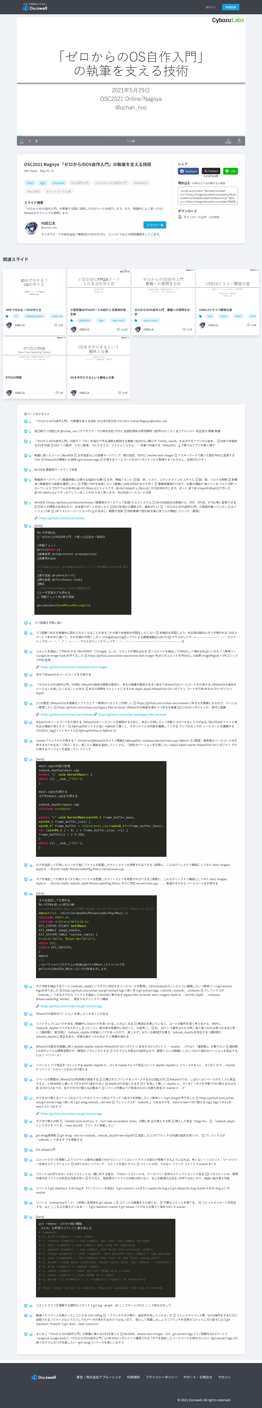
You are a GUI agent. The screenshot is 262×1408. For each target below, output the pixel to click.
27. (31, 1098)
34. (31, 1203)
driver (223, 316)
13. (31, 685)
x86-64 (253, 316)
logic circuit (118, 320)
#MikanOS (141, 183)
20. (31, 894)
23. (31, 1024)
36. (31, 1306)
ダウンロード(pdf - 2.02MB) (202, 217)
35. (31, 1217)
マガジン (224, 1377)
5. (30, 470)
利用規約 (133, 1377)
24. (31, 1047)
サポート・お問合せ (197, 1377)
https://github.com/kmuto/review (62, 518)
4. (30, 456)
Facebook (191, 171)
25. (31, 1065)
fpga (101, 320)
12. (31, 675)
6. (30, 480)
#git (43, 183)
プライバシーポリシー (162, 1377)
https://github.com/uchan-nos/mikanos (67, 714)
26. (31, 1080)
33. (31, 1189)
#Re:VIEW (33, 191)
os (16, 316)
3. (30, 441)
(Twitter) (212, 171)
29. (31, 1136)
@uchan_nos (49, 227)
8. (30, 526)
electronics (84, 320)
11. (31, 652)
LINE (233, 171)
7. (30, 503)
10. (31, 633)
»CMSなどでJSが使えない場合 (208, 183)
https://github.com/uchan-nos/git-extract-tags (71, 1006)
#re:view (58, 183)
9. (30, 623)
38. (31, 1334)
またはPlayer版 (211, 175)
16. (31, 741)
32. (31, 1174)
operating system (34, 316)
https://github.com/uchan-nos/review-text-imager (74, 667)
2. (30, 431)
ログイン (211, 7)
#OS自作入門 (79, 183)
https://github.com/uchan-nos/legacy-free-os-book (132, 714)
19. (31, 880)
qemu (238, 316)
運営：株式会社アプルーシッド (98, 1377)
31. (31, 1160)
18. (31, 865)
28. (31, 1122)
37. (31, 1316)
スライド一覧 (154, 225)
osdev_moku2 (59, 316)
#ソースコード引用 (59, 191)
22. (31, 1014)
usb (210, 316)
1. (30, 421)
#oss (30, 183)
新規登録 (231, 7)
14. (31, 704)
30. (31, 1150)
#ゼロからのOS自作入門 (111, 183)
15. (31, 722)
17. (31, 760)
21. (31, 987)
